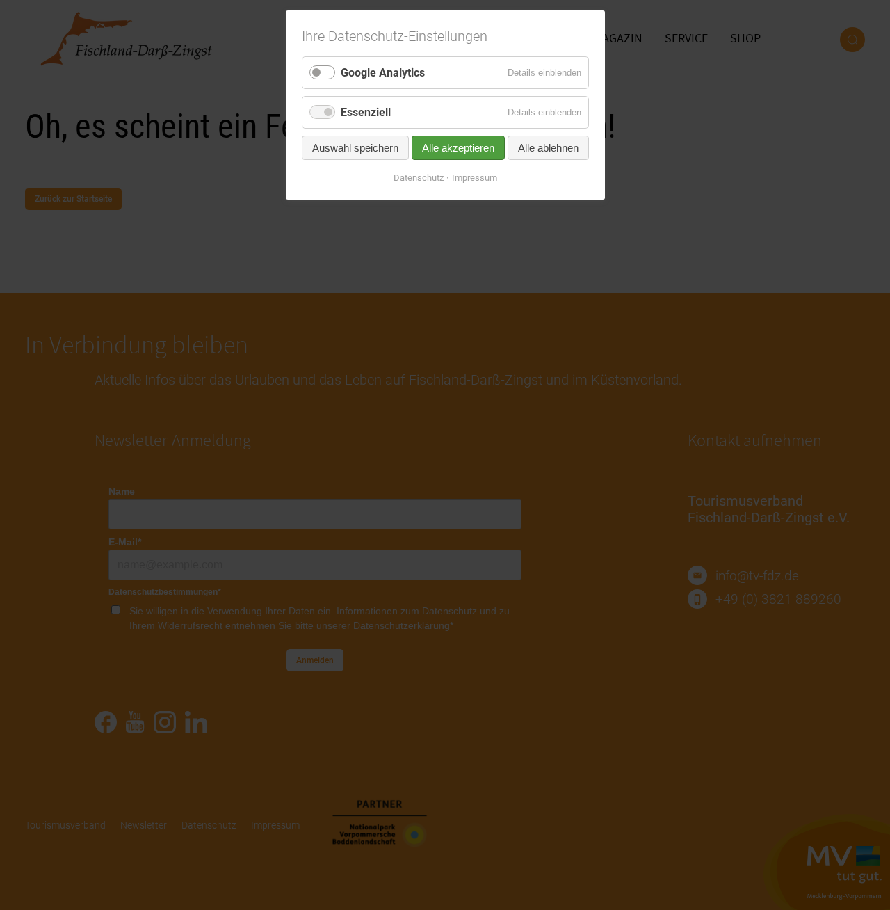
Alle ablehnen (548, 148)
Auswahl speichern (355, 148)
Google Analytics (383, 72)
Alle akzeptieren (458, 148)
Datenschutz (419, 178)
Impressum (474, 178)
